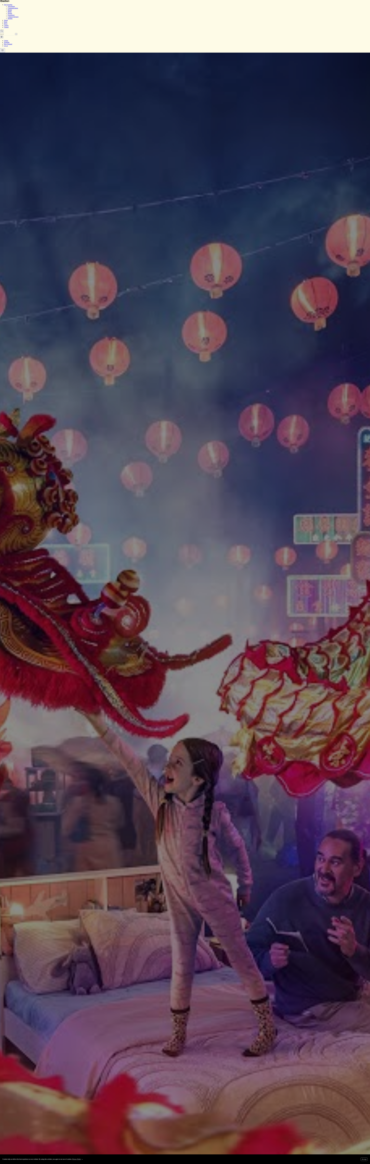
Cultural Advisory (13, 17)
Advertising (11, 6)
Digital (10, 10)
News (5, 24)
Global (6, 40)
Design (10, 13)
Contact (6, 27)
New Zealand (8, 44)
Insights (10, 18)
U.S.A (6, 46)
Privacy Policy (76, 1159)
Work (5, 22)
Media (10, 11)
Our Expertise (8, 4)
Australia (6, 42)
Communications (13, 8)
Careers (6, 25)
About (6, 20)
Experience (11, 15)
